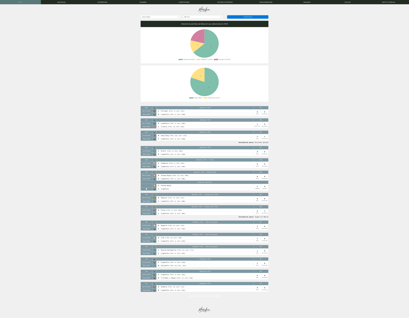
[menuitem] (20, 2)
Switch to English (388, 2)
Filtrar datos (247, 17)
